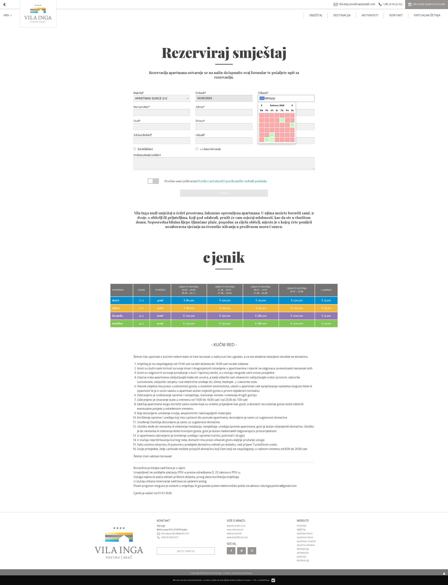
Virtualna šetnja (427, 15)
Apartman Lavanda (306, 541)
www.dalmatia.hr (235, 529)
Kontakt (396, 15)
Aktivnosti (370, 15)
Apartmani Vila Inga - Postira (217, 573)
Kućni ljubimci (145, 149)
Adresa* (200, 106)
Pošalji (224, 193)
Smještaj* (139, 92)
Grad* (137, 120)
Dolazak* (201, 92)
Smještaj (315, 15)
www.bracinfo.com (236, 525)
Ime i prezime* (142, 106)
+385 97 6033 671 (169, 537)
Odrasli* (200, 135)
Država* (200, 120)
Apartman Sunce (305, 537)
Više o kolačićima (261, 580)
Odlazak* (263, 92)
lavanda (117, 315)
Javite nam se (186, 551)
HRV (6, 15)
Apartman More (305, 533)
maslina (117, 323)
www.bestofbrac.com (237, 537)
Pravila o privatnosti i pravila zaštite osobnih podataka (232, 181)
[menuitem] (10, 15)
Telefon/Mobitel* (143, 135)
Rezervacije (303, 560)
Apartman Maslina (306, 545)
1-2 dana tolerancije (210, 149)
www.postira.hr (234, 533)
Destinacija (342, 15)
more (115, 300)
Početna (301, 525)
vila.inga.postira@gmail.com (278, 486)
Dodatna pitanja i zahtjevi (147, 155)
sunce (116, 308)
